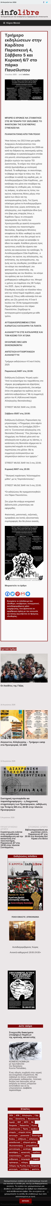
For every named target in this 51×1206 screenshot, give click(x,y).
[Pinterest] (17, 592)
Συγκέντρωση (14, 1129)
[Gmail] (22, 592)
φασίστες (35, 1169)
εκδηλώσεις (33, 1139)
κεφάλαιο (36, 1152)
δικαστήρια (36, 1136)
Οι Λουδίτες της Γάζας (12, 685)
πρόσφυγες (13, 1162)
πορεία (36, 1159)
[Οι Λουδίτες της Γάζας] (24, 683)
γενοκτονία (24, 1136)
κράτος (27, 1156)
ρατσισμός (13, 1169)
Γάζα (36, 1115)
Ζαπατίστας (20, 1119)
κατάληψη (27, 1149)
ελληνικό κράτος (29, 1142)
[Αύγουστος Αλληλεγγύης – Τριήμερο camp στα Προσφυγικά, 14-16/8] (24, 740)
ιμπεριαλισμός (32, 1146)
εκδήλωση (22, 1139)
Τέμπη (25, 1129)
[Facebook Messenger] (28, 592)
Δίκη (11, 1119)
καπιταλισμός (14, 1149)
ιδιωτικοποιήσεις (16, 1146)
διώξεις (12, 1139)
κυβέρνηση (13, 1159)
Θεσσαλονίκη (33, 1119)
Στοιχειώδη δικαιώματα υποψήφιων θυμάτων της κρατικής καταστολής (22, 1034)
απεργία (12, 1132)
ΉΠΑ (11, 1115)
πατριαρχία (25, 1159)
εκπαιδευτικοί (14, 1142)
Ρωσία (34, 1125)
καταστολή (25, 1152)
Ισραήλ (12, 1122)
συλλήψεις (25, 1169)
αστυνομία (13, 1136)
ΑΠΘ (17, 1115)
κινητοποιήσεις (15, 1156)
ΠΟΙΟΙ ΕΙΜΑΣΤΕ (18, 917)
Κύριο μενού (13, 23)
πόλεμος (24, 1162)
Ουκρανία (13, 1125)
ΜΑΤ (19, 1122)
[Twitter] (46, 2)
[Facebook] (43, 2)
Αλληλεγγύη (27, 1115)
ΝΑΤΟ (26, 1122)
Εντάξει (25, 1201)
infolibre (26, 75)
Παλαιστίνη (24, 1125)
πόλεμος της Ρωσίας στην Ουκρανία (24, 1166)
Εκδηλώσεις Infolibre (25, 856)
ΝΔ (32, 1122)
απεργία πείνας (24, 1132)
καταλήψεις (13, 1152)
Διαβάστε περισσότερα (20, 1089)
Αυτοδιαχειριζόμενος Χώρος (25, 947)
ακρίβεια (34, 1129)
